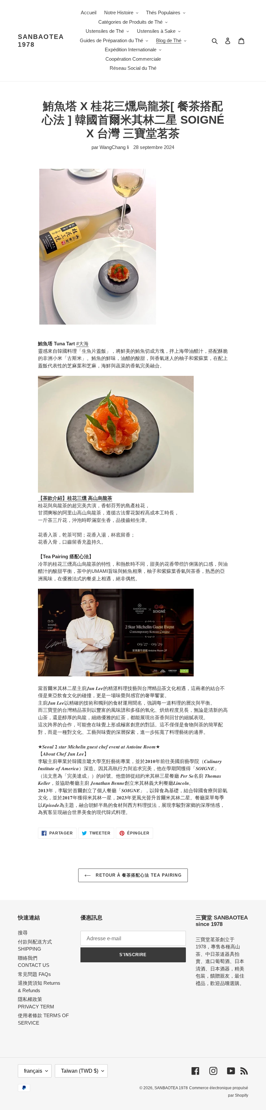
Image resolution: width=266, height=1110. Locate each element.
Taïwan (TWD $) (79, 1071)
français (33, 1071)
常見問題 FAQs (34, 974)
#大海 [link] (82, 343)
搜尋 (23, 932)
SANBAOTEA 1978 (41, 40)
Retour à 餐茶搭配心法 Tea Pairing (137, 875)
